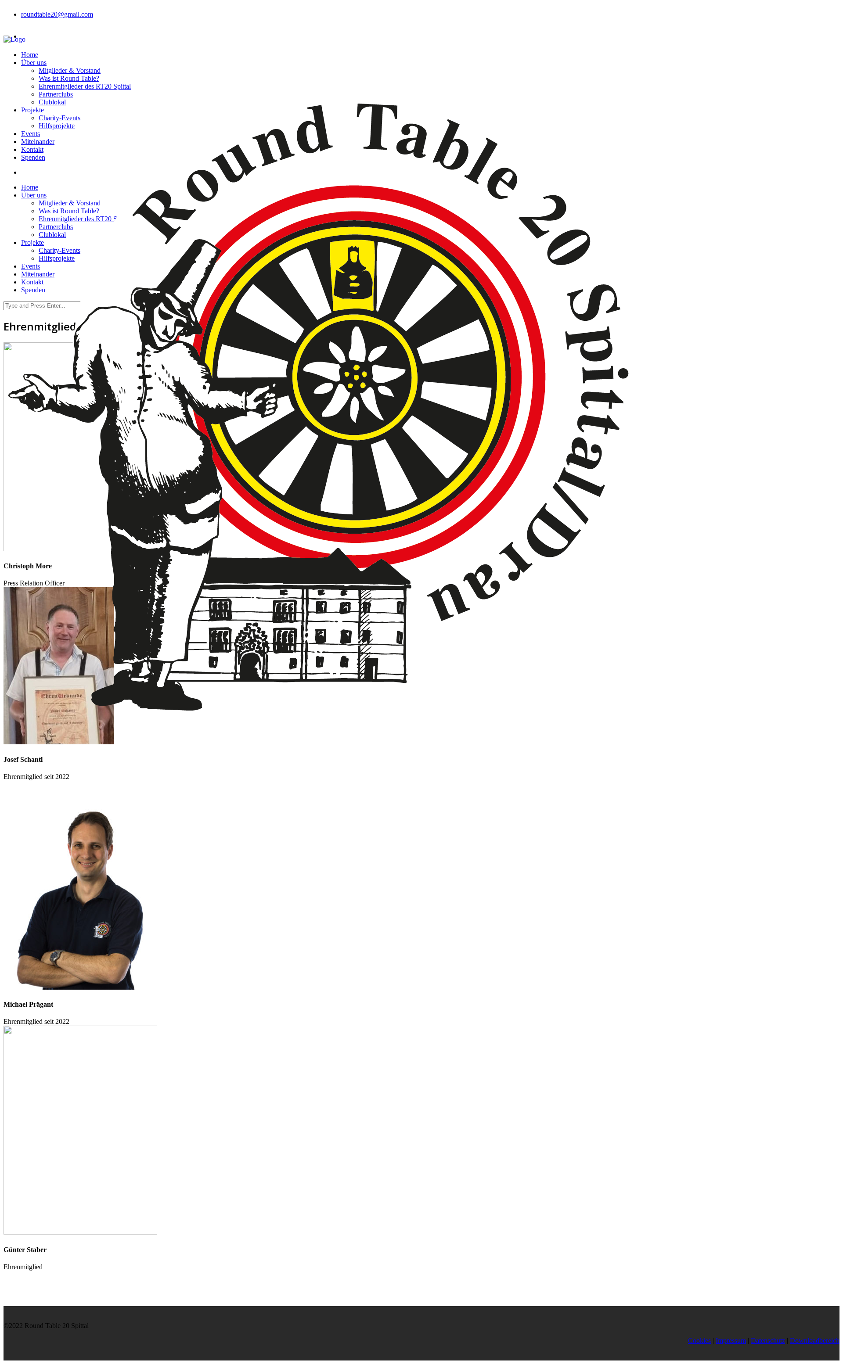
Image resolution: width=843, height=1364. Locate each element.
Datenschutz (768, 1340)
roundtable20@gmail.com (57, 14)
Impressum (731, 1340)
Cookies (699, 1340)
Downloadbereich (814, 1340)
